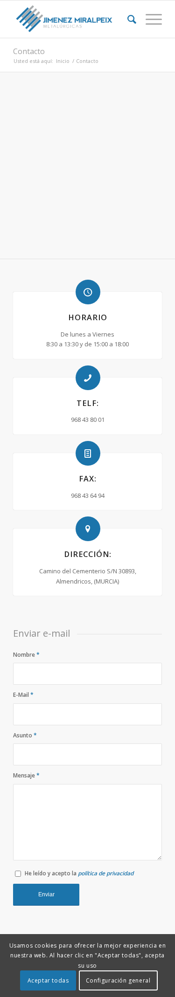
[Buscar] (127, 19)
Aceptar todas (48, 980)
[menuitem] (127, 19)
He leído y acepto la (79, 873)
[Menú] (149, 19)
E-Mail (23, 695)
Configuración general (118, 980)
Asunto (25, 735)
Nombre (26, 655)
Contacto (29, 51)
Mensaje (26, 775)
